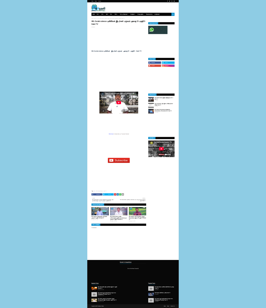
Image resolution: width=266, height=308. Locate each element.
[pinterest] (174, 1)
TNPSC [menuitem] (116, 14)
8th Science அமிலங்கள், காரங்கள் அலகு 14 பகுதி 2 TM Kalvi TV (99, 217)
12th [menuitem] (102, 14)
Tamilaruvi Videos (101, 306)
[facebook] (167, 1)
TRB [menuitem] (111, 14)
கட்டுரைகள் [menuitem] (157, 14)
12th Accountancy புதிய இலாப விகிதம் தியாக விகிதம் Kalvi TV (164, 104)
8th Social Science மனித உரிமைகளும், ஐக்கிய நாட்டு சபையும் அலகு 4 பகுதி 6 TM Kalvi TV (118, 218)
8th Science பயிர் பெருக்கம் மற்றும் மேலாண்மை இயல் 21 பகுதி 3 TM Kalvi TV (137, 218)
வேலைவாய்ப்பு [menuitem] (149, 14)
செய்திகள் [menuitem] (132, 14)
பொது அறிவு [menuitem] (140, 14)
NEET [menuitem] (107, 14)
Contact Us (173, 306)
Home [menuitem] (93, 14)
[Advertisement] (118, 39)
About (96, 1)
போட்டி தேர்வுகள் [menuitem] (123, 14)
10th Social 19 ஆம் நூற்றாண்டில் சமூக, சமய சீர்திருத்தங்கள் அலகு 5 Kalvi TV (107, 293)
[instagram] (172, 1)
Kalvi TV (95, 18)
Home (92, 1)
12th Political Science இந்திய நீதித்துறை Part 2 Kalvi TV (164, 98)
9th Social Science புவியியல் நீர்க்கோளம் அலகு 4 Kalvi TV (164, 287)
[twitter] (169, 1)
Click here (111, 134)
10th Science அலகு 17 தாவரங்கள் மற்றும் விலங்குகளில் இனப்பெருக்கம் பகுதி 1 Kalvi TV (107, 299)
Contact (99, 1)
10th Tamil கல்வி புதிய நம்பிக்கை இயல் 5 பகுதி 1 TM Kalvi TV (107, 287)
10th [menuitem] (97, 14)
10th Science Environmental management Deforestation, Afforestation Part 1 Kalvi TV (163, 110)
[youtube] (154, 66)
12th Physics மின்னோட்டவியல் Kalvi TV (162, 292)
